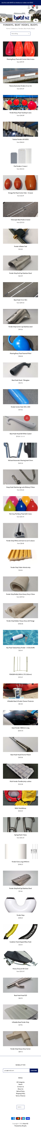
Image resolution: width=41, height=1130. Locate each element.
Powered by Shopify (20, 1126)
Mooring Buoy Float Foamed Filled (20, 353)
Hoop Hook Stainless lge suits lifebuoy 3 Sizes (20, 487)
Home (8, 28)
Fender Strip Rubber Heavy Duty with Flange (20, 621)
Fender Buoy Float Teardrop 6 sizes (20, 113)
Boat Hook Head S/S (20, 995)
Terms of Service (20, 1096)
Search (20, 1084)
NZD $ (19, 1107)
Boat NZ (25, 1123)
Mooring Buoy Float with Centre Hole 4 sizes (20, 59)
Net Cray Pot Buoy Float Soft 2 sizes (20, 514)
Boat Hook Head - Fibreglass (20, 380)
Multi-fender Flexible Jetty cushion (20, 781)
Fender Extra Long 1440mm (20, 862)
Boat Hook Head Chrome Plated (21, 755)
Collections (14, 28)
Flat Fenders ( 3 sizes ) (20, 166)
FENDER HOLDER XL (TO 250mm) (20, 674)
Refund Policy (21, 1091)
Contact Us (20, 1087)
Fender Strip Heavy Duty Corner (20, 1049)
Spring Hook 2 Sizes (20, 835)
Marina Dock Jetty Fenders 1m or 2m (20, 86)
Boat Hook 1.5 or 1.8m (20, 300)
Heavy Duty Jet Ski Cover (20, 969)
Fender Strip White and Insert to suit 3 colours (20, 541)
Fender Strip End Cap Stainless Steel (20, 273)
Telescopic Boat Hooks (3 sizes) (20, 220)
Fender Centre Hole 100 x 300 (20, 407)
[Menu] (3, 20)
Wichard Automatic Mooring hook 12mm (20, 460)
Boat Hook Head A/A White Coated (20, 434)
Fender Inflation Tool (20, 246)
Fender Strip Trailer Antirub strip (20, 567)
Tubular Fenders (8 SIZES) (20, 139)
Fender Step (20, 915)
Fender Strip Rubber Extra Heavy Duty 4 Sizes (20, 594)
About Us (20, 1089)
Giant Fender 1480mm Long (20, 728)
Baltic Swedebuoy (20, 808)
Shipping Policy (20, 1093)
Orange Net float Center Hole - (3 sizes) (20, 193)
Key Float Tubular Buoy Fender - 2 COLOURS (20, 648)
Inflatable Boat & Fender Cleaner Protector (20, 701)
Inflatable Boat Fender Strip (20, 1022)
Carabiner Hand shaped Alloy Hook (20, 942)
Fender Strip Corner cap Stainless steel (21, 327)
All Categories (21, 1082)
